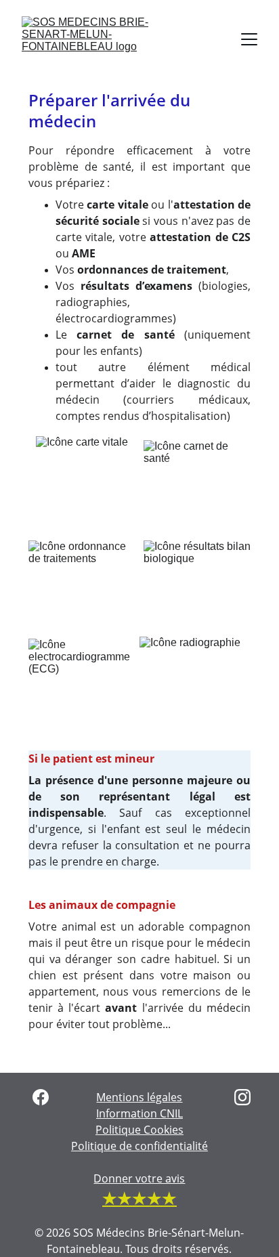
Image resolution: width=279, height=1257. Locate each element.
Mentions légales (139, 1097)
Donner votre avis (139, 1178)
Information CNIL (139, 1113)
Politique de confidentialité (139, 1145)
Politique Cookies (139, 1129)
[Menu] (249, 39)
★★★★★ (139, 1198)
